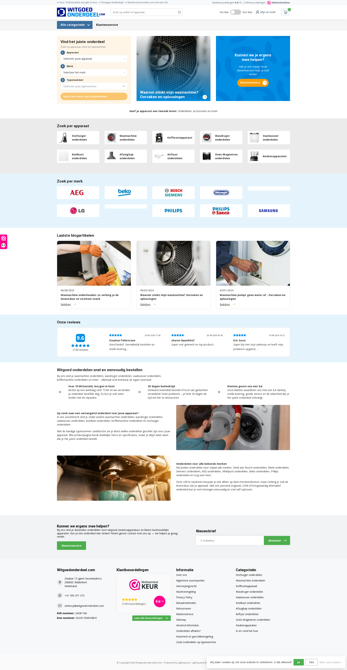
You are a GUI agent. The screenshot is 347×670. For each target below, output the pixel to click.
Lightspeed (184, 662)
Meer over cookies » (331, 662)
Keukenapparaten (246, 625)
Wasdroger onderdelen (249, 591)
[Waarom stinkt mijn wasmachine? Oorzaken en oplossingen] (173, 68)
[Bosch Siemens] (173, 192)
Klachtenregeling (186, 591)
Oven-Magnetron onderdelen (253, 619)
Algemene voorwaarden (190, 580)
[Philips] (173, 210)
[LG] (78, 210)
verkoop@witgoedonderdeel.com (84, 605)
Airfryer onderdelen (247, 614)
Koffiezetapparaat (246, 586)
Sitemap (181, 619)
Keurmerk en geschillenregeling (194, 636)
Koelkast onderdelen (248, 603)
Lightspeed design (202, 662)
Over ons (181, 575)
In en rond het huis (247, 631)
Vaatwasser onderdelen (250, 597)
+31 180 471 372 (75, 595)
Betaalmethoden (186, 603)
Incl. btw (224, 12)
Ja (298, 662)
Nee (311, 662)
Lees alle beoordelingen (148, 618)
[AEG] (78, 192)
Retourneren (183, 608)
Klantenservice (107, 25)
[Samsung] (269, 210)
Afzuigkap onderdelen (249, 608)
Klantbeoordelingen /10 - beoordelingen (251, 2)
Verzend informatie (187, 625)
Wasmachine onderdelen (250, 580)
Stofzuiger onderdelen (249, 575)
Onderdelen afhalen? (188, 631)
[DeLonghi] (221, 192)
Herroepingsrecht (186, 586)
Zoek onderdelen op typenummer (196, 642)
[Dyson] (269, 188)
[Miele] (126, 206)
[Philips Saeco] (221, 210)
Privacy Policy (184, 597)
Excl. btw (247, 12)
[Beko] (126, 192)
